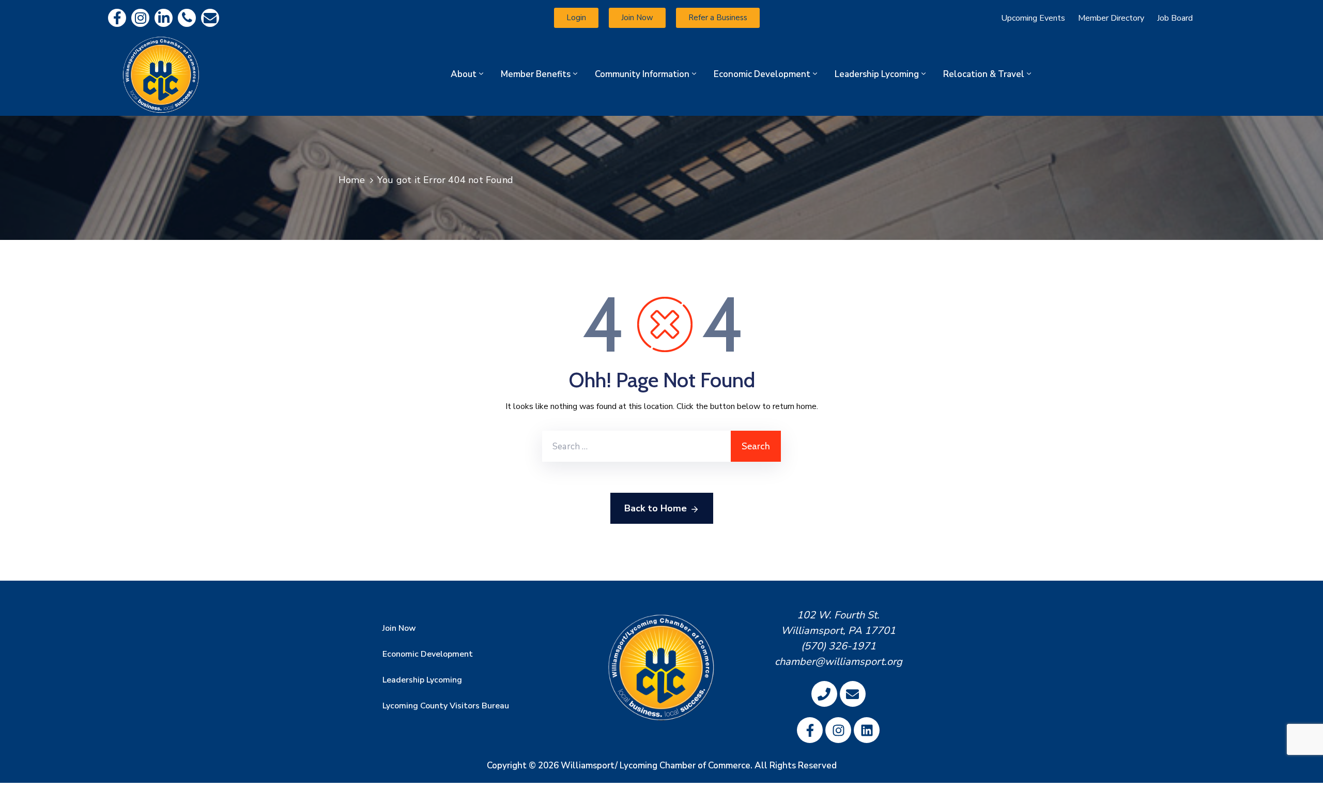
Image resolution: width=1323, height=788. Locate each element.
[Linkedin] (164, 18)
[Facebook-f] (117, 18)
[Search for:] (636, 446)
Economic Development (762, 74)
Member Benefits (536, 74)
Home (352, 180)
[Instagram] (140, 18)
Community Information (642, 74)
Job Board (1175, 18)
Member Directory (1111, 18)
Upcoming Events (1033, 18)
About (463, 74)
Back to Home (655, 508)
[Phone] (187, 18)
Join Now (399, 628)
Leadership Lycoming (877, 74)
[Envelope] (210, 18)
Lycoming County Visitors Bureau (445, 705)
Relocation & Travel (983, 74)
